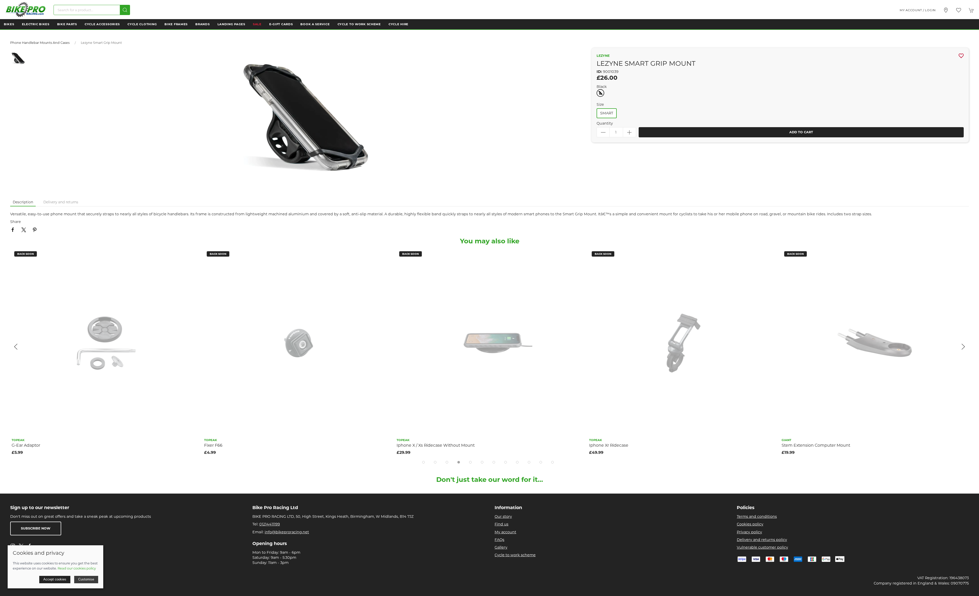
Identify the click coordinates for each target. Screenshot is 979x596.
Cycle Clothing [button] (142, 24)
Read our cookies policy (77, 568)
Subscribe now (35, 528)
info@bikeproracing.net (287, 532)
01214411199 (269, 524)
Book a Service (315, 24)
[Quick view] (191, 267)
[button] (958, 10)
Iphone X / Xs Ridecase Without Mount (434, 445)
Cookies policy (750, 524)
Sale (257, 24)
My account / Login (918, 10)
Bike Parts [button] (67, 24)
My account (505, 532)
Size (600, 104)
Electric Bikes (35, 24)
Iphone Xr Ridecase (607, 445)
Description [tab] (23, 202)
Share (15, 221)
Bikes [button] (9, 24)
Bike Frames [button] (176, 24)
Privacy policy (749, 532)
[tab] (423, 462)
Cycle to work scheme (515, 555)
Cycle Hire (398, 24)
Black (602, 86)
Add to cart (801, 132)
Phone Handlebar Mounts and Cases (40, 43)
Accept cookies (54, 579)
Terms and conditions (757, 516)
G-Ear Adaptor (24, 445)
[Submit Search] (125, 10)
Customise (86, 579)
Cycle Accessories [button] (102, 24)
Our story (503, 516)
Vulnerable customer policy (762, 547)
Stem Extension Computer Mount (814, 445)
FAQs (499, 539)
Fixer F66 (212, 445)
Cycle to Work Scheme (359, 24)
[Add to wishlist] (191, 255)
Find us (501, 524)
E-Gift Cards (281, 24)
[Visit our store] (945, 10)
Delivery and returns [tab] (60, 202)
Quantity (605, 123)
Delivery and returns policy (762, 539)
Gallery (501, 547)
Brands (202, 24)
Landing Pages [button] (231, 24)
